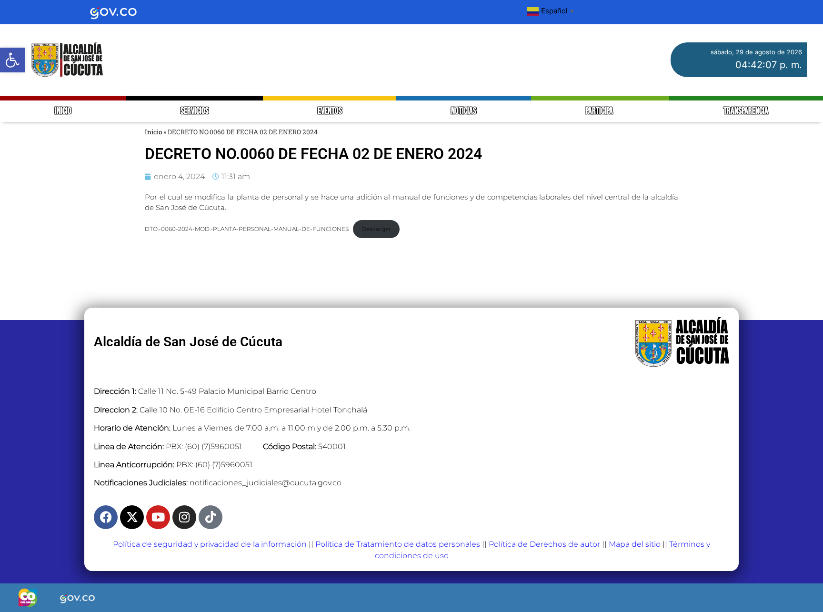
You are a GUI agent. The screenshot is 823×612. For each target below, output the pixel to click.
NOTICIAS (463, 111)
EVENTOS (330, 111)
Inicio (153, 132)
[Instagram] (184, 517)
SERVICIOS (195, 111)
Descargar (376, 228)
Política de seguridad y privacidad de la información (210, 544)
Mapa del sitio (635, 544)
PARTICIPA (599, 111)
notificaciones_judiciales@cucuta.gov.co (265, 482)
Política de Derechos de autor (544, 544)
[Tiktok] (210, 517)
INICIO (63, 111)
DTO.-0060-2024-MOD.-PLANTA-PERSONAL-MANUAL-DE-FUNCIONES (247, 228)
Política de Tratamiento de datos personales (397, 544)
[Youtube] (158, 517)
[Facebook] (106, 517)
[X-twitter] (132, 517)
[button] (12, 60)
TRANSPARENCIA (745, 111)
